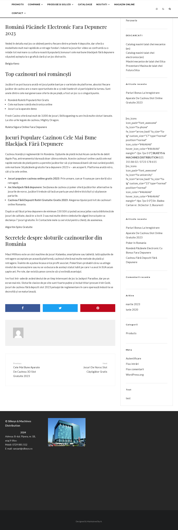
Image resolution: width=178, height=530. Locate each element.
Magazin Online (124, 4)
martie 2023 (133, 304)
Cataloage (85, 4)
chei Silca (159, 61)
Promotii (18, 4)
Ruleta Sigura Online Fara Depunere (26, 127)
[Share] (22, 308)
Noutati (101, 4)
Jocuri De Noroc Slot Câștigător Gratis (95, 367)
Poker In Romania (136, 242)
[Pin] (97, 308)
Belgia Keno (12, 63)
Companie (34, 4)
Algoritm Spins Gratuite (19, 226)
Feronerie (131, 20)
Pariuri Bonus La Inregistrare (143, 92)
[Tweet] (60, 308)
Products (131, 333)
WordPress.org (135, 374)
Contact (17, 13)
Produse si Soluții (59, 4)
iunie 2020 (132, 309)
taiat (146, 52)
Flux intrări (132, 363)
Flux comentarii (135, 369)
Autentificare (133, 358)
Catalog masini (135, 52)
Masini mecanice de (137, 61)
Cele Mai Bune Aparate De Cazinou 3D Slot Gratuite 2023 (26, 370)
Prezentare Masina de (139, 65)
